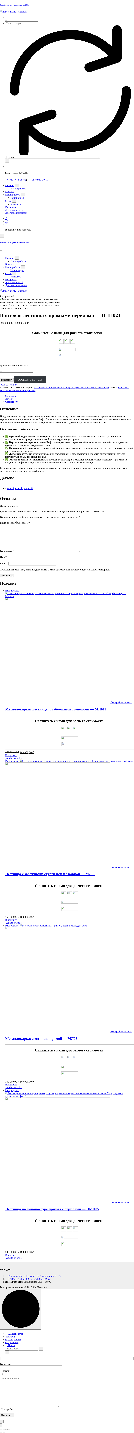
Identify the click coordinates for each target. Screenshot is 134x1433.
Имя (3, 557)
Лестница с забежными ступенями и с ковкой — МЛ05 (50, 874)
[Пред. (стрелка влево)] (1, 1432)
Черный (28, 488)
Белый (10, 488)
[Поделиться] (6, 1429)
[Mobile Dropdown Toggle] (17, 185)
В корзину (6, 379)
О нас (8, 200)
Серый (19, 488)
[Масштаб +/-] (1, 1429)
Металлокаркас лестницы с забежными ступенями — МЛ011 (55, 709)
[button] (1, 1425)
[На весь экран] (4, 1429)
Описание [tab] (10, 395)
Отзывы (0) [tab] (11, 401)
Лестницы (103, 387)
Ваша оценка (8, 522)
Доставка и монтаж (16, 212)
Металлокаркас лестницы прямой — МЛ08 (41, 1038)
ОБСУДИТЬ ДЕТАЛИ (30, 379)
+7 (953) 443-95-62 (15, 179)
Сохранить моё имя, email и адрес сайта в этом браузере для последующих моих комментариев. (56, 569)
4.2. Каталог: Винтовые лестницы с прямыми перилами (65, 387)
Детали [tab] (9, 398)
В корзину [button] (11, 755)
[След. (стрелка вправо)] (4, 1432)
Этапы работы (18, 188)
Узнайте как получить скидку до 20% (14, 5)
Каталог (9, 191)
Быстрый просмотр (121, 702)
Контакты (15, 204)
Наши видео (17, 197)
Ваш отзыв (7, 551)
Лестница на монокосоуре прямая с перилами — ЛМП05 (52, 1209)
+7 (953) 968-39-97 (37, 179)
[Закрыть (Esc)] (9, 1429)
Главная (9, 185)
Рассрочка (10, 207)
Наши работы (12, 194)
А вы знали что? (14, 209)
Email (4, 563)
